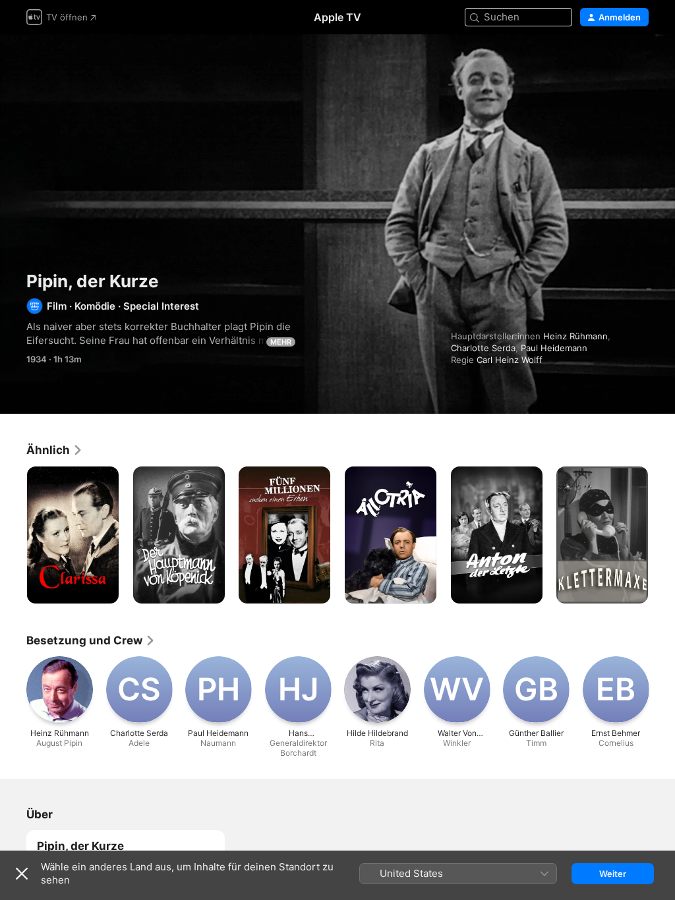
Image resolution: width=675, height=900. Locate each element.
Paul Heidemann (554, 348)
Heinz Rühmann (575, 336)
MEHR (280, 342)
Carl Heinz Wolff (510, 359)
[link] (54, 450)
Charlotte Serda (483, 348)
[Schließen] (22, 874)
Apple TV (337, 17)
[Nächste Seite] (662, 535)
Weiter (612, 873)
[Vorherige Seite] (13, 535)
